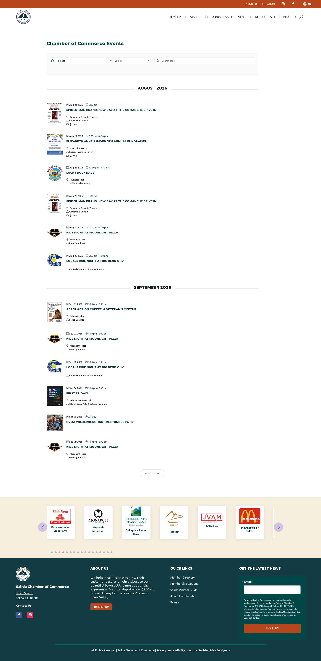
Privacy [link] (161, 650)
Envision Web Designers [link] (214, 650)
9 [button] (82, 552)
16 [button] (108, 552)
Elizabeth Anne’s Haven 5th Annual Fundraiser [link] (106, 141)
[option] (66, 522)
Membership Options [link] (184, 583)
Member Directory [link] (182, 577)
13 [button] (97, 552)
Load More (152, 473)
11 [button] (89, 552)
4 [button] (63, 552)
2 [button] (56, 552)
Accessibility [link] (176, 650)
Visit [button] (193, 17)
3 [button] (59, 552)
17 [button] (111, 552)
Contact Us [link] (288, 17)
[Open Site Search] (301, 16)
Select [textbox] (61, 60)
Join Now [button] (101, 607)
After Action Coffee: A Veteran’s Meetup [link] (101, 309)
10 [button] (85, 552)
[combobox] (84, 60)
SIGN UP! (272, 628)
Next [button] (278, 527)
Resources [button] (263, 17)
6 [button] (71, 552)
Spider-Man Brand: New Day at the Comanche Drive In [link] (111, 110)
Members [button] (175, 17)
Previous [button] (42, 527)
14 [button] (100, 552)
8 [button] (78, 552)
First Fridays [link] (77, 393)
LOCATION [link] (268, 3)
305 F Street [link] (24, 593)
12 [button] (93, 552)
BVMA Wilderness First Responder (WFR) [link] (100, 422)
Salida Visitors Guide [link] (183, 590)
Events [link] (241, 17)
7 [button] (74, 552)
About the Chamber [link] (183, 596)
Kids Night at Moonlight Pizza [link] (92, 232)
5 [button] (67, 552)
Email (248, 581)
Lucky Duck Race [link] (80, 172)
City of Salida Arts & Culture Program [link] (88, 403)
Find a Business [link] (217, 17)
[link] (283, 4)
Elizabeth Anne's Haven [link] (81, 151)
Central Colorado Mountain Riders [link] (86, 269)
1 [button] (52, 552)
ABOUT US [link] (252, 3)
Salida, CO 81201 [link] (27, 598)
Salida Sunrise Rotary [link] (79, 183)
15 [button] (104, 552)
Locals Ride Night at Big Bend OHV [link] (95, 261)
